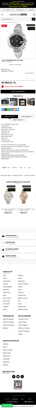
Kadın (20, 167)
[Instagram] (18, 376)
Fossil (20, 289)
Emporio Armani (23, 309)
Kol (25, 167)
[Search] (33, 19)
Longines (5, 306)
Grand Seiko (6, 281)
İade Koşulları (26, 116)
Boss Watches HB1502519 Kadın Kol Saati (24, 209)
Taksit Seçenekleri (18, 91)
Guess (20, 278)
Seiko (4, 295)
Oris (19, 301)
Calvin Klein (6, 292)
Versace (20, 286)
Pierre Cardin (7, 298)
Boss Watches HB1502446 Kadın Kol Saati (8, 209)
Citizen (5, 278)
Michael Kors (22, 306)
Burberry (20, 275)
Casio (20, 303)
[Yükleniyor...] (34, 14)
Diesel (5, 309)
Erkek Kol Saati (6, 175)
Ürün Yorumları (18, 120)
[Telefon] (22, 376)
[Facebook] (13, 376)
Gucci (9, 167)
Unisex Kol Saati (30, 175)
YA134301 (14, 167)
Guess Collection (23, 284)
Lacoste (5, 284)
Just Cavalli (6, 301)
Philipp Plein (22, 295)
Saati (29, 167)
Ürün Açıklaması (10, 116)
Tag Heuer (6, 289)
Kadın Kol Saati (17, 175)
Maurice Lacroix (22, 298)
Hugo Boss (21, 281)
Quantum (20, 292)
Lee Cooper (6, 303)
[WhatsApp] (13, 10)
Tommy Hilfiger (7, 286)
